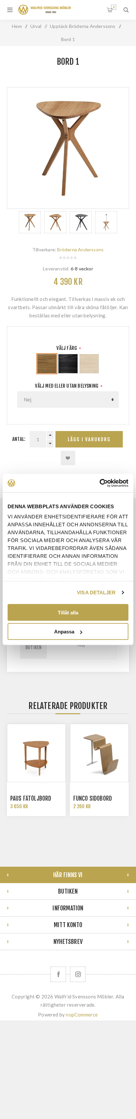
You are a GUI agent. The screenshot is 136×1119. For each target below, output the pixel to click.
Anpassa (64, 631)
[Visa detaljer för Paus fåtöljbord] (36, 753)
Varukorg (114, 7)
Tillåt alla (68, 612)
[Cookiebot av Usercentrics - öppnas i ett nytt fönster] (99, 483)
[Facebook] (58, 974)
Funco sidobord (92, 798)
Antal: (18, 439)
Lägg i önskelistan (68, 458)
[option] (30, 222)
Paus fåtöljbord (30, 798)
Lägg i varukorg (89, 439)
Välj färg (67, 348)
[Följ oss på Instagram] (77, 974)
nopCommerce (82, 1014)
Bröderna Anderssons (80, 249)
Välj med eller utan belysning (67, 386)
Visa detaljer (96, 592)
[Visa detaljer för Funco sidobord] (99, 753)
